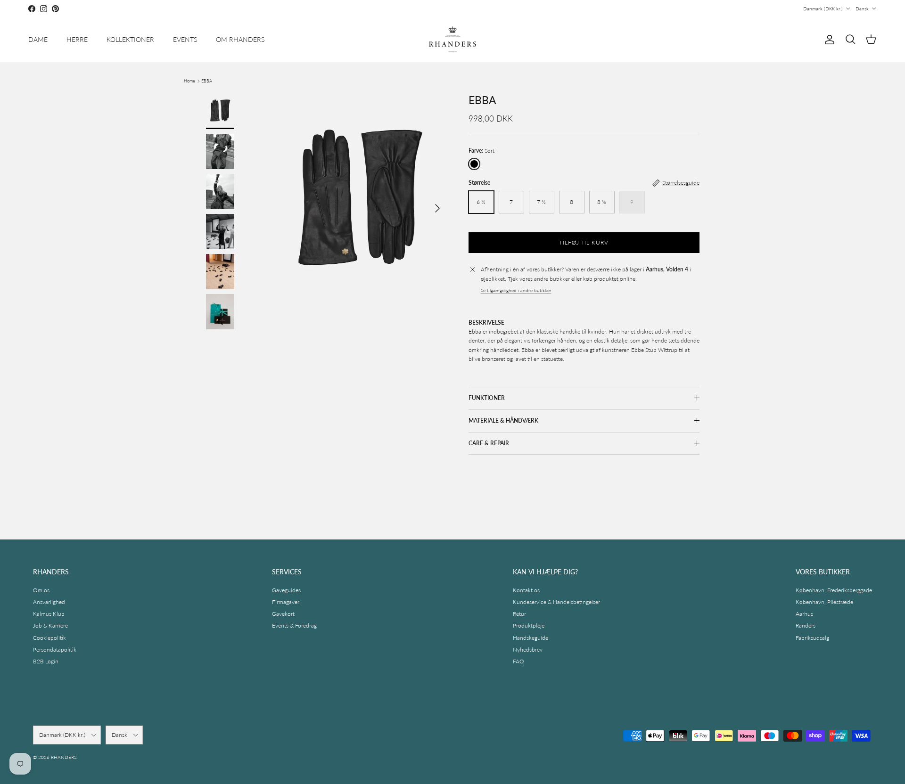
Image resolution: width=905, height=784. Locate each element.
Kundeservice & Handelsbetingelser (556, 601)
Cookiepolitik (49, 637)
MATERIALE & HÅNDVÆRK (503, 420)
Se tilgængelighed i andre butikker (516, 290)
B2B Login (45, 661)
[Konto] (827, 39)
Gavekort (283, 613)
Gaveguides (286, 590)
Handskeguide (530, 637)
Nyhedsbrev (528, 649)
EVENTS (185, 39)
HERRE (77, 39)
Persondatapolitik (54, 649)
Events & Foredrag (294, 625)
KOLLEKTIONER (130, 39)
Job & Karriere (50, 625)
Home (189, 80)
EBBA (206, 80)
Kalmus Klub (49, 613)
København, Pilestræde (824, 601)
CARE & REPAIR (489, 443)
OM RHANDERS (240, 39)
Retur (519, 613)
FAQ (518, 661)
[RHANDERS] (452, 39)
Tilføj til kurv (584, 242)
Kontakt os (526, 590)
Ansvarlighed (49, 601)
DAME (38, 39)
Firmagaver (285, 601)
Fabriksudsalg (812, 637)
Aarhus (804, 613)
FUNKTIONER (487, 397)
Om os (41, 590)
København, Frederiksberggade (834, 590)
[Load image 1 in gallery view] (360, 203)
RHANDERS (63, 757)
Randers (805, 625)
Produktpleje (528, 625)
